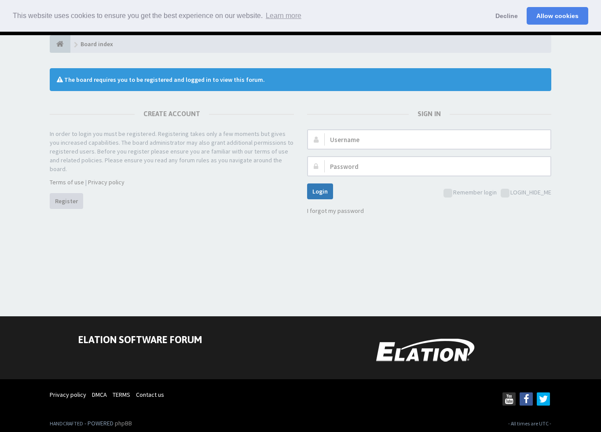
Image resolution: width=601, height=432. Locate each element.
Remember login (475, 192)
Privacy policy (106, 182)
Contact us (150, 395)
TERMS (121, 395)
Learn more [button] (283, 15)
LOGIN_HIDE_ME (530, 192)
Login (320, 191)
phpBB (123, 423)
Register (66, 201)
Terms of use (67, 182)
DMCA (99, 395)
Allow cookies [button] (557, 15)
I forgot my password (335, 211)
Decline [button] (506, 15)
